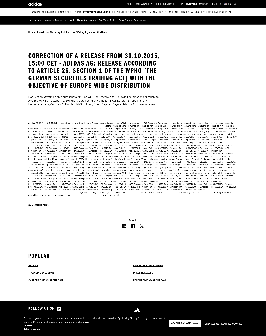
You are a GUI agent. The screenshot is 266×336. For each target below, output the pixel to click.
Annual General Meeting (164, 12)
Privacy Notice (32, 329)
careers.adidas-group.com (45, 280)
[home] (35, 4)
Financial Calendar (69, 12)
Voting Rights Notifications (83, 20)
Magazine (204, 4)
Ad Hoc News (36, 20)
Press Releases (143, 273)
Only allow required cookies (223, 324)
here (87, 322)
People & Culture (164, 4)
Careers (216, 4)
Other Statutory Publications (132, 20)
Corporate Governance (125, 12)
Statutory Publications (96, 12)
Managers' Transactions (55, 20)
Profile (33, 265)
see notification (38, 205)
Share (144, 12)
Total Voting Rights (107, 20)
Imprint (28, 326)
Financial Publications (43, 12)
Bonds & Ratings (190, 12)
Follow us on (41, 308)
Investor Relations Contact (217, 12)
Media (180, 4)
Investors (191, 4)
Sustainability (144, 4)
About (130, 4)
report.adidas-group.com (149, 280)
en (229, 4)
